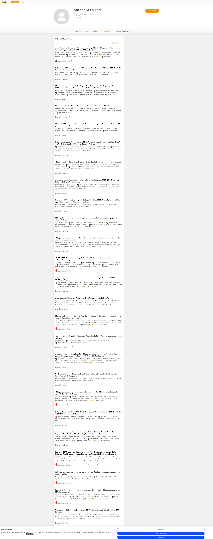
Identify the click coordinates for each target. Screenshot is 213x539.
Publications (107, 30)
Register (24, 2)
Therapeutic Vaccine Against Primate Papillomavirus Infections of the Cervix (84, 106)
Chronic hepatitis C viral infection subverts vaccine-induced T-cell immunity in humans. (88, 162)
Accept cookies (161, 537)
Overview (78, 31)
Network (95, 30)
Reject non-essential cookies (160, 533)
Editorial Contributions (122, 30)
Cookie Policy (30, 534)
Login (15, 2)
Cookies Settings (161, 529)
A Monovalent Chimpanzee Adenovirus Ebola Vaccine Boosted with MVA (82, 298)
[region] (106, 532)
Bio (87, 31)
